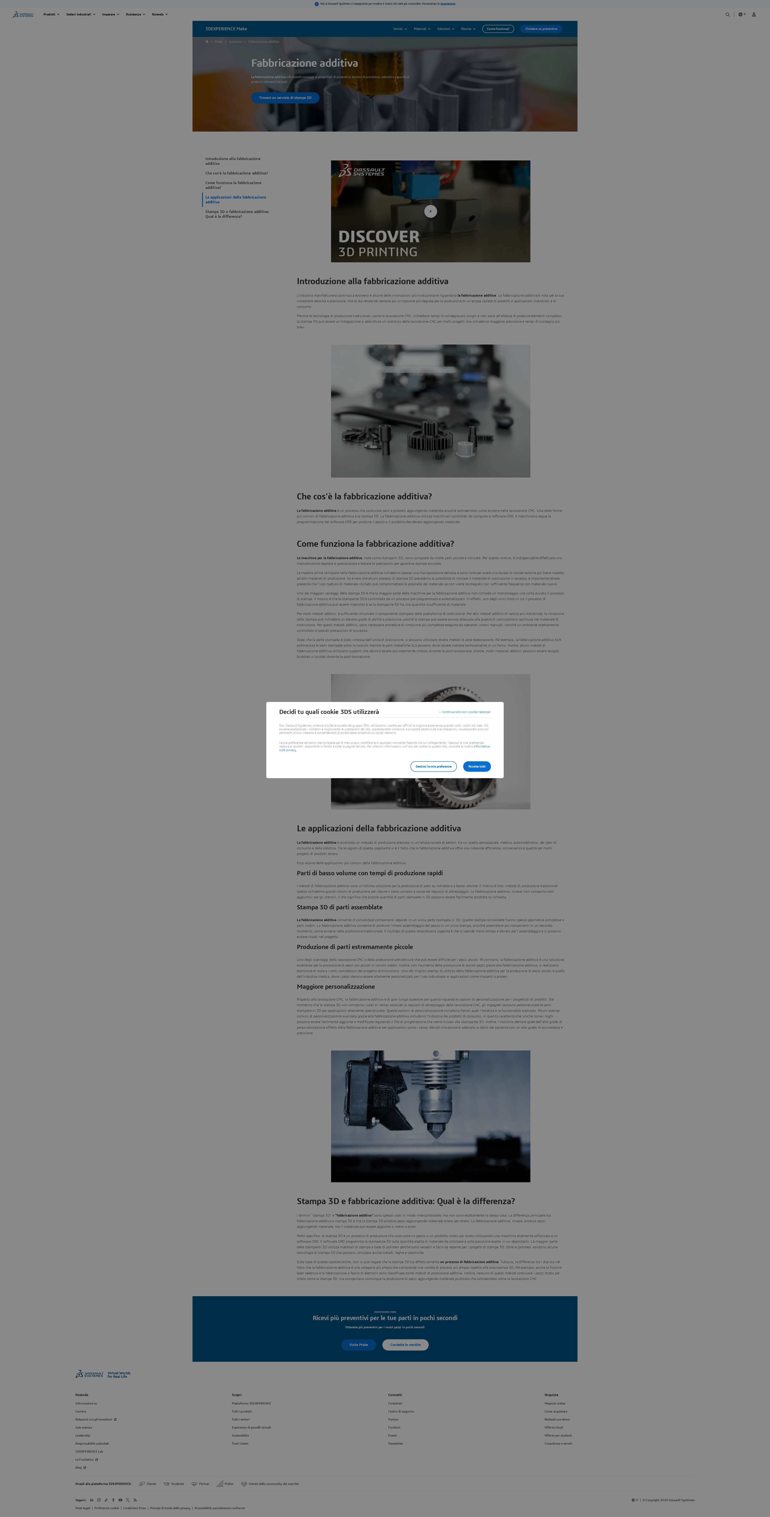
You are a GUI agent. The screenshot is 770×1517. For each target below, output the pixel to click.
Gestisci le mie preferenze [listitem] (434, 766)
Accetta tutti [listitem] (477, 766)
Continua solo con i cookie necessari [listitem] (466, 712)
